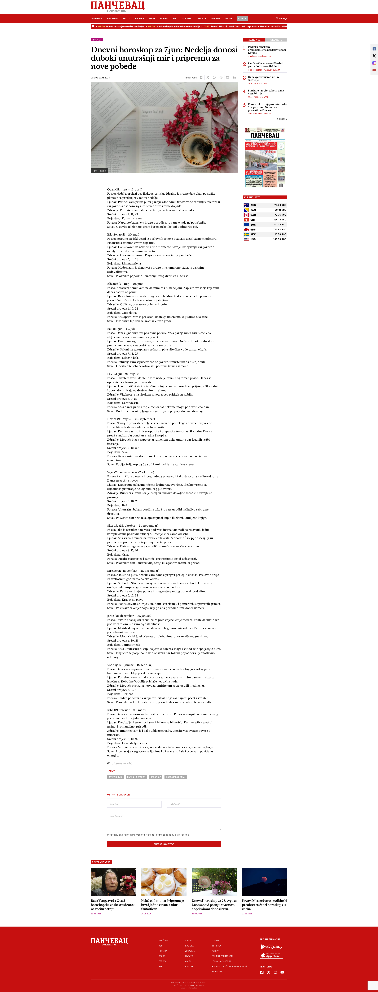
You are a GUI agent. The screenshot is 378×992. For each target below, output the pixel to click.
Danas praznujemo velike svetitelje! (112, 26)
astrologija (115, 777)
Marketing (217, 971)
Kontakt (216, 951)
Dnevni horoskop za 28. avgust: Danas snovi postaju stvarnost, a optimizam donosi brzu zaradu (214, 905)
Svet (175, 18)
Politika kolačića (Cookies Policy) (229, 966)
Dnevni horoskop (136, 777)
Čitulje (242, 18)
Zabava (164, 18)
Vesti (125, 18)
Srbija (188, 940)
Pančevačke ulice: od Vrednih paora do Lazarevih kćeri (266, 65)
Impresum (216, 946)
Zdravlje (201, 18)
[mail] (227, 77)
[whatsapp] (214, 77)
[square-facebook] (262, 972)
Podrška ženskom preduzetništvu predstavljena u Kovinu (267, 49)
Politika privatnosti (222, 956)
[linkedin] (234, 77)
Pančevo (111, 18)
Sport (152, 18)
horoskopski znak (175, 777)
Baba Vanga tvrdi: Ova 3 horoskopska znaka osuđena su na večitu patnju (113, 905)
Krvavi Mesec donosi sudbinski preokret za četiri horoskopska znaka (264, 905)
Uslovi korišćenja (221, 961)
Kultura (187, 18)
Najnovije (253, 39)
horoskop (155, 777)
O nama (215, 940)
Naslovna (97, 18)
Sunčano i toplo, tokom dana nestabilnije (164, 26)
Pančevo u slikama (272, 70)
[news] (113, 882)
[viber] (221, 77)
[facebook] (201, 77)
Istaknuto (276, 39)
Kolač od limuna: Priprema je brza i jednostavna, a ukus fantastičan (162, 905)
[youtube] (282, 972)
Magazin (215, 18)
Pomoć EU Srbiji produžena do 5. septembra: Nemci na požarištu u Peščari (237, 26)
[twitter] (207, 77)
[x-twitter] (269, 972)
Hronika (139, 18)
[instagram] (275, 972)
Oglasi (228, 18)
